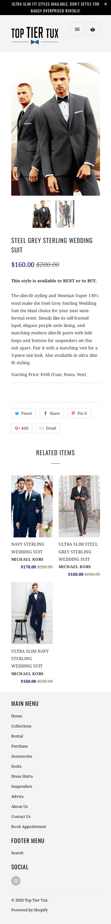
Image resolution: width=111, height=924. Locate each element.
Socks (16, 766)
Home (16, 716)
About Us (19, 806)
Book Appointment (28, 826)
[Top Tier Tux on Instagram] (15, 881)
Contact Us (20, 816)
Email (51, 428)
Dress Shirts (22, 776)
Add (24, 428)
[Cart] (93, 29)
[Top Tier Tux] (35, 35)
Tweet (26, 413)
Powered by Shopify (29, 909)
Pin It (82, 413)
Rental (17, 736)
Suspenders (21, 786)
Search (17, 852)
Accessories (21, 756)
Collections (21, 726)
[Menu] (77, 29)
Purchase (19, 746)
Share (55, 413)
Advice (17, 796)
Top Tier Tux (36, 900)
